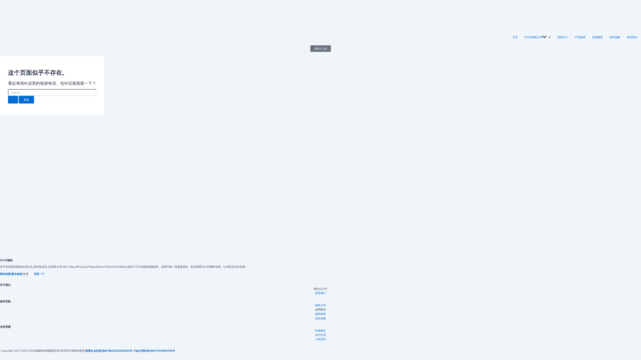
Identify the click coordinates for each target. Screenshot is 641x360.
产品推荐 (580, 37)
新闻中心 (563, 37)
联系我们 (632, 37)
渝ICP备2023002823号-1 (118, 350)
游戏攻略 (615, 37)
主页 (515, 37)
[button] (544, 37)
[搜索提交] (13, 100)
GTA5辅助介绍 (533, 37)
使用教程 (597, 37)
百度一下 (39, 274)
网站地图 (5, 274)
